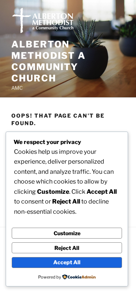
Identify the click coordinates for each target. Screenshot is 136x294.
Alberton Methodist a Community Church (48, 61)
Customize (67, 233)
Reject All (66, 248)
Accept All (66, 262)
